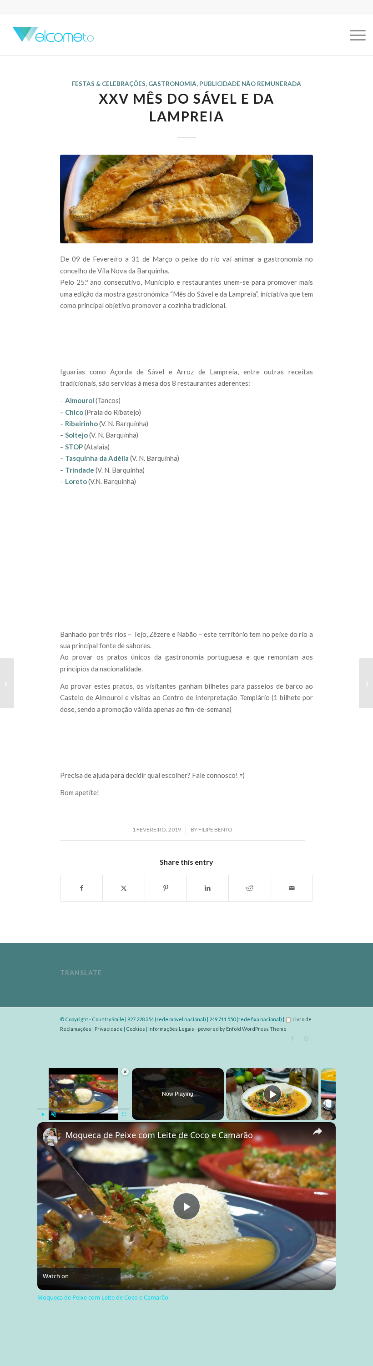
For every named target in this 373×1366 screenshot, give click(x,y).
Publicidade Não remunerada (250, 83)
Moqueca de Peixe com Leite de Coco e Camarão (159, 1135)
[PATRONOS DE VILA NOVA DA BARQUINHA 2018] (7, 683)
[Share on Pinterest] (165, 888)
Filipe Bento (215, 829)
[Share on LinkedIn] (207, 888)
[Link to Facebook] (292, 1038)
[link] (52, 1137)
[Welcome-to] (51, 34)
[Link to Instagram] (306, 1038)
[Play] (42, 1114)
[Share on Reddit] (249, 888)
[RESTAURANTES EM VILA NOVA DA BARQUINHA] (186, 199)
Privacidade (109, 1029)
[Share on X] (123, 888)
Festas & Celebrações (109, 83)
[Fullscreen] (124, 1114)
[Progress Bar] (83, 1108)
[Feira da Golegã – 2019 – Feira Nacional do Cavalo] (366, 683)
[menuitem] (353, 34)
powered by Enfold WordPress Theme (242, 1029)
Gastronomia (172, 83)
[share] (317, 1131)
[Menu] (353, 34)
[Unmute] (53, 1114)
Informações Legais (171, 1029)
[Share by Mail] (292, 888)
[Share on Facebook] (81, 888)
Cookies (135, 1029)
